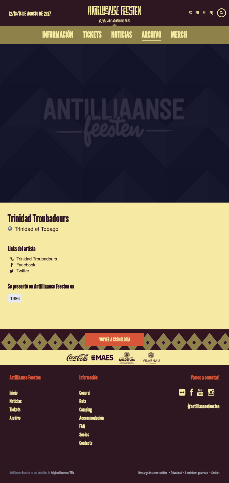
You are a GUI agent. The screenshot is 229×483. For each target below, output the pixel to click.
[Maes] (102, 358)
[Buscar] (221, 13)
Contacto (85, 443)
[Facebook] (191, 394)
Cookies (215, 473)
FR (211, 13)
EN (197, 13)
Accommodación (91, 418)
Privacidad (176, 473)
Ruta (82, 401)
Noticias (16, 401)
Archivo (15, 418)
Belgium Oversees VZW (62, 472)
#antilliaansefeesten (203, 406)
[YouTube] (200, 394)
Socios (84, 434)
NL (204, 13)
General (84, 393)
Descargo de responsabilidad (152, 473)
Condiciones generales (196, 473)
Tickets (15, 409)
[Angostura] (127, 358)
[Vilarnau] (151, 358)
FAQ (82, 426)
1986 (15, 298)
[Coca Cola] (78, 358)
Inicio (14, 393)
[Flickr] (182, 394)
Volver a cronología (114, 340)
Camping (85, 409)
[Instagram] (211, 394)
